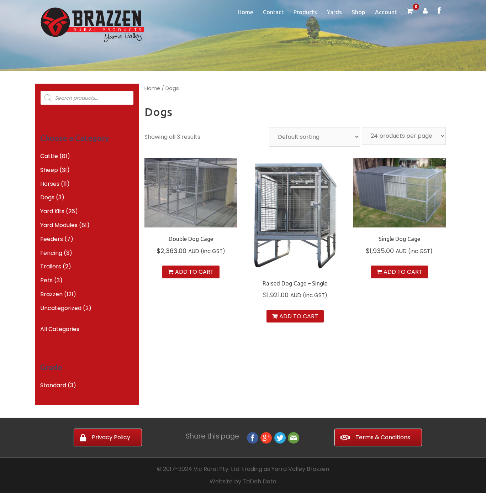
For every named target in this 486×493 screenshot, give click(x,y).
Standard (53, 385)
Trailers (50, 266)
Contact (273, 12)
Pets (46, 280)
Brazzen (51, 294)
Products (305, 12)
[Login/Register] (425, 11)
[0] (410, 11)
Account (386, 12)
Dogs (47, 197)
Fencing (51, 253)
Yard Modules (59, 225)
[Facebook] (439, 11)
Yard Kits (52, 211)
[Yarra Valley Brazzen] (92, 24)
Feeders (51, 239)
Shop (358, 12)
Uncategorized (60, 308)
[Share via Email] (293, 437)
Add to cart (194, 272)
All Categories (59, 329)
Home (245, 12)
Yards (334, 12)
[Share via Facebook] (252, 437)
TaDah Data (259, 481)
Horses (49, 184)
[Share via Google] (266, 437)
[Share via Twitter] (280, 437)
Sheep (49, 170)
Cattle (49, 156)
